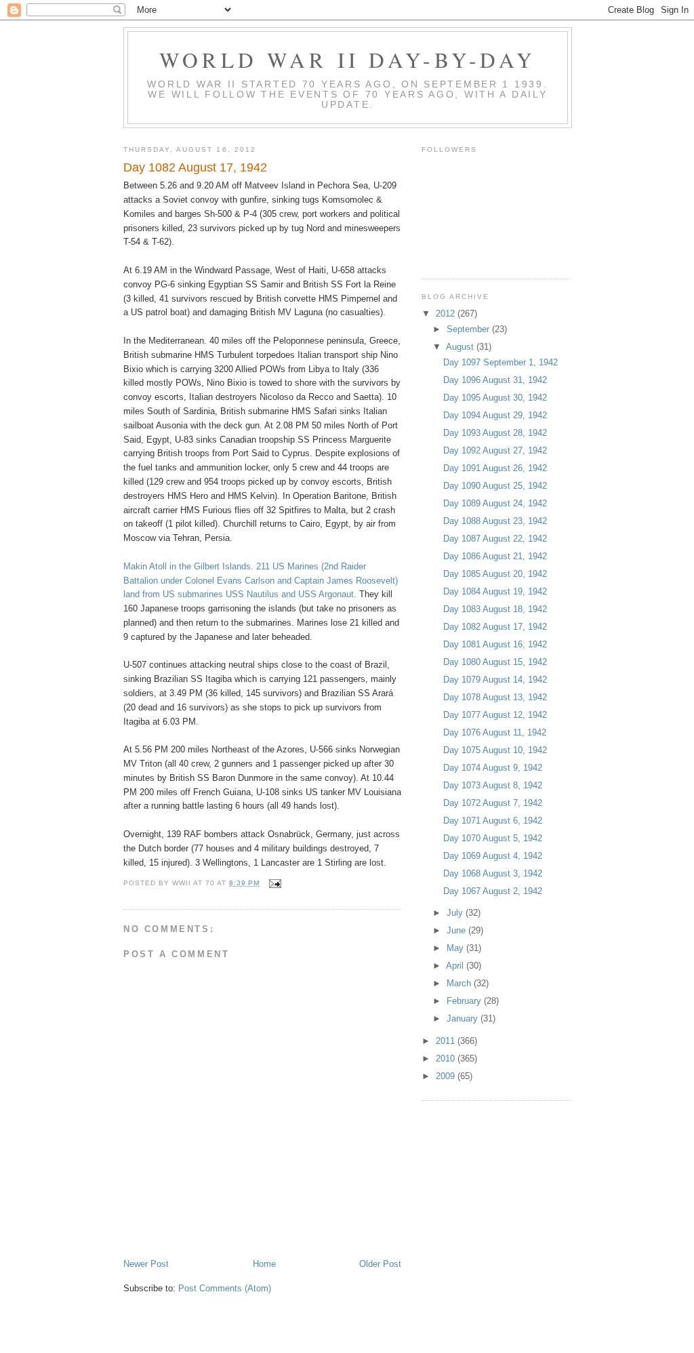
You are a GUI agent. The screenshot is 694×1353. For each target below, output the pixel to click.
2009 (446, 1076)
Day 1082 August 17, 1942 (495, 627)
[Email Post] (274, 883)
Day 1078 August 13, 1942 (495, 697)
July (456, 913)
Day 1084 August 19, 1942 (495, 591)
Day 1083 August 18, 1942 (495, 609)
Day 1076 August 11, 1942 (494, 732)
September (469, 329)
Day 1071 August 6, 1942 (492, 820)
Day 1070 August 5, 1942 (492, 838)
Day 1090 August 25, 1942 (495, 486)
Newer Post (146, 1264)
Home (264, 1264)
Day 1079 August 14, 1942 (495, 679)
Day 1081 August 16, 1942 (495, 644)
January (464, 1018)
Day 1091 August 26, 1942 (495, 468)
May (456, 948)
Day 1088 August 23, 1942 (495, 521)
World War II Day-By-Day (348, 59)
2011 (446, 1041)
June (457, 930)
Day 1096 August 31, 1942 (495, 380)
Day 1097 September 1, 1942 (500, 362)
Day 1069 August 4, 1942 (492, 856)
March (460, 983)
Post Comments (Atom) (224, 1288)
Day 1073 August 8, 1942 (492, 785)
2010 (446, 1058)
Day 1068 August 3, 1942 (492, 873)
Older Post (380, 1264)
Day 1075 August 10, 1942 (495, 750)
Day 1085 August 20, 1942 (495, 574)
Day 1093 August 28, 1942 (495, 433)
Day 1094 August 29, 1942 (495, 415)
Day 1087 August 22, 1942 (495, 538)
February (465, 1001)
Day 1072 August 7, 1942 (492, 803)
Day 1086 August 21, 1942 (495, 556)
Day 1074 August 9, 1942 (492, 768)
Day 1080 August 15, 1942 (495, 662)
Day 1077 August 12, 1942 (495, 715)
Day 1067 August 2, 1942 (492, 891)
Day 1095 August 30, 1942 (495, 397)
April (456, 966)
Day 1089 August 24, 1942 (495, 503)
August (461, 347)
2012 (446, 313)
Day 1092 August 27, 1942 (495, 450)
